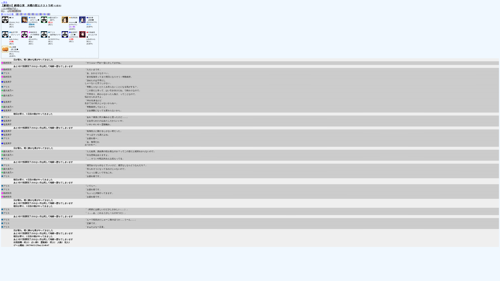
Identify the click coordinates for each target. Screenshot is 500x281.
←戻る (4, 2)
